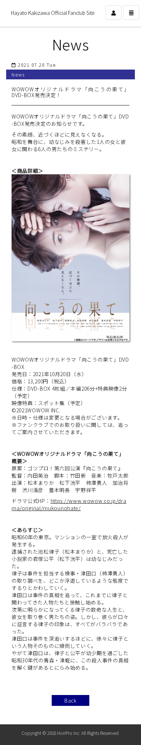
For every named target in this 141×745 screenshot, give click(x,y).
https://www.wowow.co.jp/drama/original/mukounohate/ (69, 504)
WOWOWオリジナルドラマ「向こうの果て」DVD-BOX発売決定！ (70, 92)
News (70, 44)
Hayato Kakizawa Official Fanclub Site (53, 12)
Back (70, 700)
